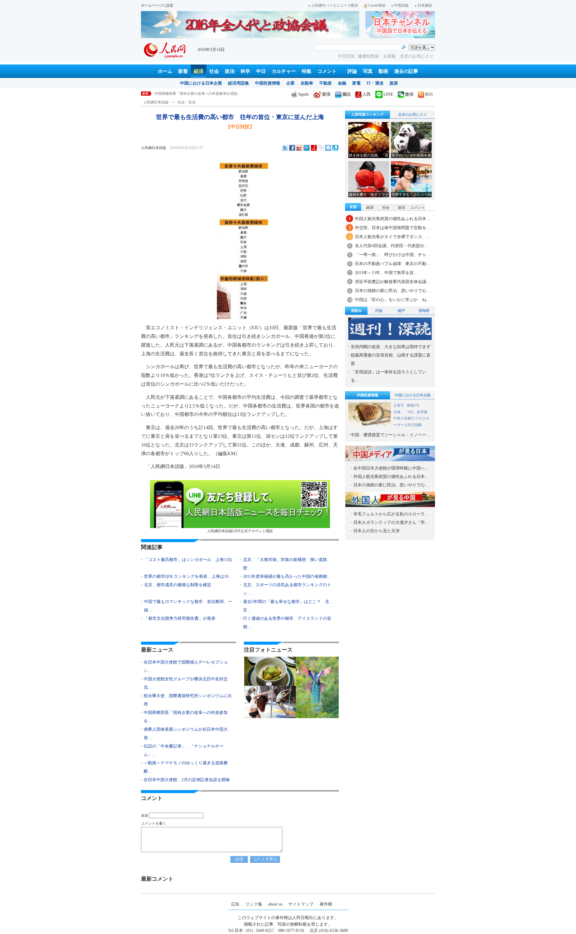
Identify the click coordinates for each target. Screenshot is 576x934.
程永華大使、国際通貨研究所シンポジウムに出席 (188, 700)
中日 (261, 71)
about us (275, 904)
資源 (393, 83)
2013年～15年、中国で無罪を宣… (386, 272)
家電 (356, 83)
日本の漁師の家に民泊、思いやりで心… (392, 290)
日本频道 (425, 5)
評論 (352, 71)
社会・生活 (187, 102)
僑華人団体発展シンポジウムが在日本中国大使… (186, 733)
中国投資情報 (267, 83)
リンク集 (253, 904)
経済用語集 (238, 83)
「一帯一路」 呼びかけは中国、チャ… (392, 254)
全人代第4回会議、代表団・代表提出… (391, 245)
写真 (368, 71)
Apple (303, 94)
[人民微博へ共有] (314, 148)
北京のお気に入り (417, 56)
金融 (342, 83)
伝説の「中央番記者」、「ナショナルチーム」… (184, 750)
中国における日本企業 (201, 83)
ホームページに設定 (157, 5)
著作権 (326, 904)
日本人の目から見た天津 (376, 531)
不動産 (325, 83)
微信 (409, 94)
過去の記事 (406, 71)
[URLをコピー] (321, 148)
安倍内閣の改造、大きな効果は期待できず (390, 347)
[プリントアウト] (328, 148)
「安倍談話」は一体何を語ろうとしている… (388, 376)
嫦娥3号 (413, 405)
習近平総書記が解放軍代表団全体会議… (392, 281)
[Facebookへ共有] (292, 148)
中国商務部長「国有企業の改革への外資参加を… (186, 716)
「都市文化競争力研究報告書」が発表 (179, 618)
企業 (290, 83)
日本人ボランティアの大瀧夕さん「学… (391, 522)
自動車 (307, 83)
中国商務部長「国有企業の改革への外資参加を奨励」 (197, 93)
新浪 (326, 94)
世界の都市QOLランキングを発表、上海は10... (188, 576)
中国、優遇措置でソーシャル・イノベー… (390, 435)
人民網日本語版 (156, 102)
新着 (183, 71)
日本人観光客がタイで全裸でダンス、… (392, 236)
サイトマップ (301, 904)
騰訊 (346, 94)
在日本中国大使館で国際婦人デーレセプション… (186, 666)
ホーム (165, 71)
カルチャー (284, 71)
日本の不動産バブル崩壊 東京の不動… (392, 263)
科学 (245, 71)
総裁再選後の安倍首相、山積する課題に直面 (390, 359)
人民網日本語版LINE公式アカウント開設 (240, 531)
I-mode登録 (376, 5)
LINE (388, 94)
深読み (356, 311)
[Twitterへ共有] (285, 148)
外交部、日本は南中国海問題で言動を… (392, 227)
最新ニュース (157, 650)
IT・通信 (375, 83)
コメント (327, 71)
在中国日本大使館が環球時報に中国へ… (391, 468)
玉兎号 (398, 405)
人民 (366, 94)
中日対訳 (346, 56)
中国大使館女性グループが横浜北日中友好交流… (186, 683)
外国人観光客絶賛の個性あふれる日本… (392, 218)
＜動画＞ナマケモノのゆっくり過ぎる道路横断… (186, 767)
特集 (306, 71)
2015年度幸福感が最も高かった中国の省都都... (287, 576)
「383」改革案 (416, 412)
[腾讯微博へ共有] (307, 148)
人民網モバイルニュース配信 (334, 5)
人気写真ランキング (367, 114)
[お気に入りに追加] (335, 148)
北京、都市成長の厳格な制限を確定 (177, 585)
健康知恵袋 (369, 56)
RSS (429, 94)
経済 (198, 71)
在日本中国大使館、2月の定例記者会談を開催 (187, 779)
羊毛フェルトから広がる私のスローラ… (391, 514)
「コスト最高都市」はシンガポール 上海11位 (188, 559)
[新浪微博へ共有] (299, 148)
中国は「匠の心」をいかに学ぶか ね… (392, 299)
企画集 (390, 56)
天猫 (397, 412)
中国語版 (401, 5)
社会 (214, 71)
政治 (230, 71)
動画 (383, 71)
